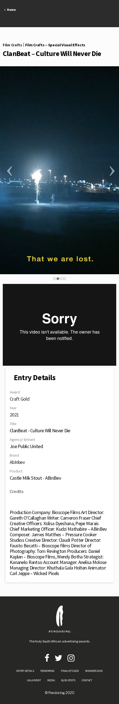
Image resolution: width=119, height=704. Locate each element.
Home (10, 9)
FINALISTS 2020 (70, 671)
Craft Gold (19, 399)
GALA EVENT (34, 680)
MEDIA (51, 680)
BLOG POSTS (68, 680)
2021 (14, 414)
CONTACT (87, 680)
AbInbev (17, 462)
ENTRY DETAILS (25, 671)
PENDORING (47, 671)
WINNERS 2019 (94, 671)
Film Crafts (12, 44)
